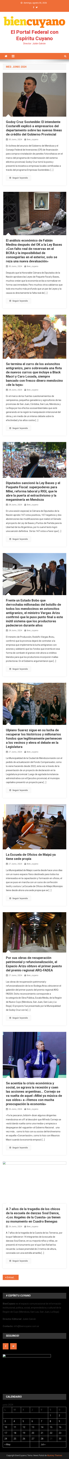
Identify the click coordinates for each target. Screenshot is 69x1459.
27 (33, 1438)
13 (33, 1427)
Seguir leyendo (20, 178)
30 (60, 1438)
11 (15, 1427)
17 (5, 1433)
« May (7, 1444)
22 (51, 1433)
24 (5, 1438)
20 (33, 1433)
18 (15, 1433)
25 (15, 1438)
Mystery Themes (54, 1455)
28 (42, 1438)
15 (51, 1427)
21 (42, 1433)
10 (5, 1427)
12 (24, 1427)
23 (60, 1433)
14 (42, 1427)
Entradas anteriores (13, 1277)
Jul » (43, 1444)
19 (24, 1433)
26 (24, 1438)
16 (60, 1427)
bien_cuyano (32, 139)
